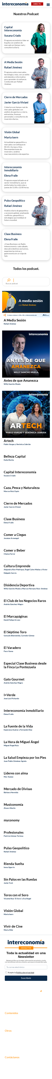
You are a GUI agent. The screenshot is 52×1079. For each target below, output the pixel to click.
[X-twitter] (10, 1000)
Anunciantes (10, 1023)
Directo (37, 4)
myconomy (10, 1018)
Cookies (8, 1049)
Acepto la (21, 972)
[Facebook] (18, 1000)
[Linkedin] (42, 1000)
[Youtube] (26, 1000)
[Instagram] (34, 1000)
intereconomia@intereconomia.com (21, 1064)
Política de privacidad (14, 1045)
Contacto (9, 1036)
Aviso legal (10, 1040)
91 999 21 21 (11, 1068)
